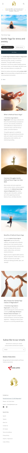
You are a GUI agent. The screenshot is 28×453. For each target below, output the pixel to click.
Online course (19, 47)
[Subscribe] (23, 349)
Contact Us (5, 425)
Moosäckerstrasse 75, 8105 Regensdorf (12, 398)
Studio (18, 451)
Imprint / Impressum (8, 438)
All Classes (5, 429)
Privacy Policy (6, 435)
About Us (5, 422)
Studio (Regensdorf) (7, 47)
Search (4, 416)
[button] (2, 3)
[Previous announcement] (2, 10)
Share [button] (4, 79)
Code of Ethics (6, 442)
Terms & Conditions (7, 432)
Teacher (4, 419)
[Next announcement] (25, 10)
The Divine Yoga (14, 451)
